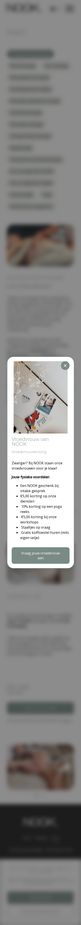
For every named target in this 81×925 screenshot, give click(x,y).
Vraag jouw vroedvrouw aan (40, 555)
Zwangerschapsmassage (30, 54)
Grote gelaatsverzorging (30, 89)
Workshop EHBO (59, 850)
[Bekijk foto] (40, 787)
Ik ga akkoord (40, 897)
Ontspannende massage (30, 136)
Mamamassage (22, 65)
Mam (56, 837)
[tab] (36, 796)
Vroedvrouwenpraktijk (25, 850)
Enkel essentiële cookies (40, 911)
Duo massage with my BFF (31, 171)
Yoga (47, 194)
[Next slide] (67, 767)
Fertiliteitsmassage (25, 112)
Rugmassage (20, 147)
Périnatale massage (26, 124)
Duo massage (56, 65)
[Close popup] (65, 365)
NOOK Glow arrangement (31, 206)
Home (26, 837)
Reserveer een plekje (40, 708)
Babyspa (41, 837)
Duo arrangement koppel (31, 183)
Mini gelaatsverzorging (29, 77)
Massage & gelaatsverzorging (34, 101)
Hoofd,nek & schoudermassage (35, 159)
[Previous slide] (13, 767)
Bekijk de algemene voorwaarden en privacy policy (38, 881)
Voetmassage (21, 194)
